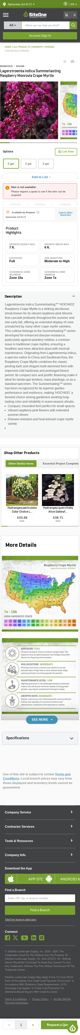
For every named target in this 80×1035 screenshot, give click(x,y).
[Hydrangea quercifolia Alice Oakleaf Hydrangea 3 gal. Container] (58, 490)
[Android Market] (59, 875)
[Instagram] (42, 939)
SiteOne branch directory (21, 919)
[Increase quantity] (33, 1025)
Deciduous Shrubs (17, 50)
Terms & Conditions (16, 999)
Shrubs (49, 47)
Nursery (37, 47)
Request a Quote (59, 1024)
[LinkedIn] (34, 939)
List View (68, 151)
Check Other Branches (66, 213)
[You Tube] (25, 939)
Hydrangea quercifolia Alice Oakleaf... (58, 509)
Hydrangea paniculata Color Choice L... (22, 509)
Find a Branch (15, 890)
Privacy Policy (40, 999)
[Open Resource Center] (72, 1027)
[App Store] (21, 875)
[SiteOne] (35, 17)
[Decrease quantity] (9, 1025)
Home (8, 47)
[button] (20, 4)
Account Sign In (40, 35)
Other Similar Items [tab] (21, 463)
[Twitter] (16, 939)
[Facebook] (8, 939)
